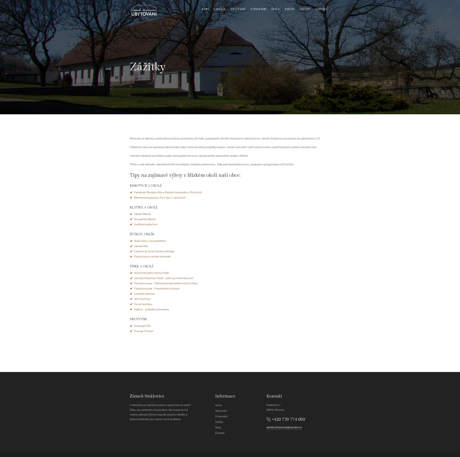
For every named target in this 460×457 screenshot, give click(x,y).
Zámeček (220, 9)
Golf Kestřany (142, 298)
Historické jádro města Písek (151, 272)
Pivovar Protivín (143, 330)
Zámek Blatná (142, 213)
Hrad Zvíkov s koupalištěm (150, 240)
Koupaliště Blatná (145, 219)
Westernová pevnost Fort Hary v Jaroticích (159, 197)
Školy (276, 9)
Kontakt (322, 9)
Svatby (290, 9)
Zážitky (305, 9)
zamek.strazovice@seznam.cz (284, 427)
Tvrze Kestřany (143, 304)
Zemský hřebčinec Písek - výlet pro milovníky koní (163, 278)
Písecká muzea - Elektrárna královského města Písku (166, 283)
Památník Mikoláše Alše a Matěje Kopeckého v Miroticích (168, 192)
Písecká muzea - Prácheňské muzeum (157, 288)
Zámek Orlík (141, 245)
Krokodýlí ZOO (142, 325)
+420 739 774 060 (288, 419)
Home (205, 9)
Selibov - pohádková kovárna (151, 309)
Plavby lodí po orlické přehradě (152, 256)
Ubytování (238, 9)
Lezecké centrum (144, 293)
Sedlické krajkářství (146, 224)
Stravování (258, 9)
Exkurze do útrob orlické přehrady (154, 251)
